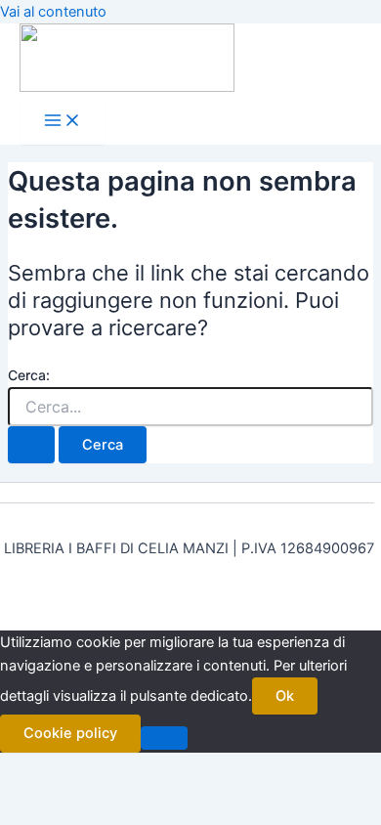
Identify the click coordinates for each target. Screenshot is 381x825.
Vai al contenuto (53, 12)
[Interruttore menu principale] (63, 122)
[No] (164, 738)
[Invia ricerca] (31, 445)
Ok (284, 696)
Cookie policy (70, 733)
